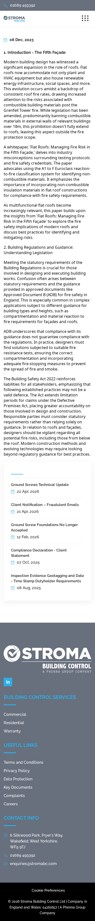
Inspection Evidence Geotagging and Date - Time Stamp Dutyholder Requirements (47, 578)
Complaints (14, 795)
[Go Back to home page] (14, 19)
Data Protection (18, 779)
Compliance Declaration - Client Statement (39, 553)
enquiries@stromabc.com (33, 863)
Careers (11, 804)
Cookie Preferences (48, 890)
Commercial (15, 714)
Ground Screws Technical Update (40, 485)
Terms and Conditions (23, 762)
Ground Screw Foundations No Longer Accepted (44, 527)
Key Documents (18, 787)
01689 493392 (22, 5)
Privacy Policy (17, 770)
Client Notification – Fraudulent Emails (45, 505)
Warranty (12, 731)
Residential (14, 722)
